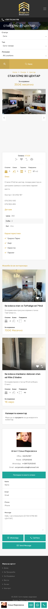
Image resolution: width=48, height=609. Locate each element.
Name (7, 481)
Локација (6, 52)
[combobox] (24, 37)
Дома (6, 568)
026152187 (27, 456)
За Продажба (9, 572)
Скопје (23, 72)
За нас (6, 584)
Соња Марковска (16, 605)
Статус (5, 33)
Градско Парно (13, 238)
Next (44, 118)
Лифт (9, 243)
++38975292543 (29, 464)
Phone (7, 502)
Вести (6, 580)
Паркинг (10, 253)
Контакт (7, 588)
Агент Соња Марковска (24, 451)
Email (7, 492)
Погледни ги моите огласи (24, 475)
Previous (4, 118)
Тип (3, 42)
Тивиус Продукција (27, 600)
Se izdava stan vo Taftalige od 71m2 (24, 305)
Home (14, 72)
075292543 (27, 460)
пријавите (19, 418)
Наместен (11, 248)
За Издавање (9, 576)
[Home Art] (24, 15)
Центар (32, 72)
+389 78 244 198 (12, 20)
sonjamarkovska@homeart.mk (27, 467)
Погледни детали (24, 295)
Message (8, 512)
